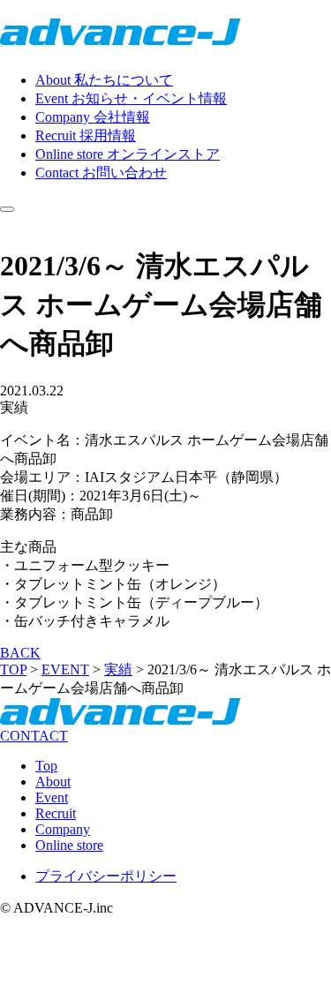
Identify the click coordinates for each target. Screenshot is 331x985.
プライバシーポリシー (106, 875)
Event (51, 797)
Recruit (55, 813)
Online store (69, 845)
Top (46, 765)
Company (62, 829)
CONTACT (34, 735)
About (53, 781)
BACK (20, 652)
